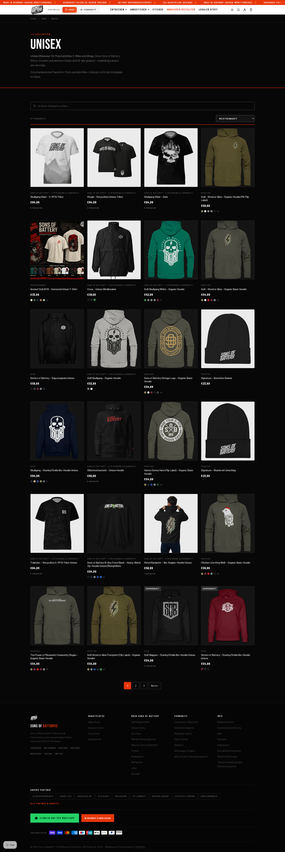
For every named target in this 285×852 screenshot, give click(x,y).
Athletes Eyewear (185, 796)
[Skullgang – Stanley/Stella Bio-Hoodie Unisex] (57, 431)
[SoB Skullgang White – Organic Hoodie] (171, 250)
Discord (75, 748)
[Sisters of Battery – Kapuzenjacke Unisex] (57, 338)
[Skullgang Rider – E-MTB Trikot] (57, 157)
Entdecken (117, 9)
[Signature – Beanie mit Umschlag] (228, 431)
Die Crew (136, 733)
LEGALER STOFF (208, 9)
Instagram (50, 748)
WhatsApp (36, 753)
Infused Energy (160, 796)
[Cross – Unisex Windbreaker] (114, 250)
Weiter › (155, 685)
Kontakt (135, 773)
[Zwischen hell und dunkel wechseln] (232, 10)
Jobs (134, 767)
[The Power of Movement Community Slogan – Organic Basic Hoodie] (57, 615)
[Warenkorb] (251, 10)
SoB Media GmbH (140, 721)
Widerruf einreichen (98, 818)
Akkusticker (138, 9)
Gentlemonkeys (209, 796)
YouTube (63, 748)
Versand (221, 739)
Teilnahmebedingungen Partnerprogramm (229, 764)
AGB (219, 733)
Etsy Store (94, 733)
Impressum (223, 744)
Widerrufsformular (227, 756)
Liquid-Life (66, 796)
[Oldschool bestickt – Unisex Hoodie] (114, 431)
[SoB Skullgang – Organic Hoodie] (114, 338)
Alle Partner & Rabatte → (46, 803)
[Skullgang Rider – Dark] (171, 157)
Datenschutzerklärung (229, 727)
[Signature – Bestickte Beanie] (228, 338)
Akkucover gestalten (181, 9)
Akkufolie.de (94, 739)
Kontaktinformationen (229, 750)
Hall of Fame (181, 739)
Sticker (158, 9)
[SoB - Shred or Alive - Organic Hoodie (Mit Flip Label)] (228, 157)
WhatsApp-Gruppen (184, 750)
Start (33, 18)
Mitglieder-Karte (183, 733)
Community (90, 9)
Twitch (58, 753)
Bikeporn (179, 744)
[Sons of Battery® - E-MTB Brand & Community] (37, 9)
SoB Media (140, 846)
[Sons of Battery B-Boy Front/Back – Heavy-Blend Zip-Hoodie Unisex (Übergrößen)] (114, 523)
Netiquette (137, 762)
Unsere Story (138, 727)
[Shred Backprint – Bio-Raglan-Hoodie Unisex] (171, 523)
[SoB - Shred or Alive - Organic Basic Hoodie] (228, 250)
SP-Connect (139, 796)
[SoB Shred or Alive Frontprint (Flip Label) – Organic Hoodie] (114, 615)
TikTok (48, 753)
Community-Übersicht (186, 721)
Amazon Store (95, 727)
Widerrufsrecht (225, 721)
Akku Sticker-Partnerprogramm (191, 756)
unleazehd (121, 796)
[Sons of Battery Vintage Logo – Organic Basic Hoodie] (171, 338)
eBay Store (94, 721)
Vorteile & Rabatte (184, 727)
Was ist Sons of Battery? (144, 744)
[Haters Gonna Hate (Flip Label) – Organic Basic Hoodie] (171, 431)
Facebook (36, 748)
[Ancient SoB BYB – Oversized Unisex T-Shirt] (57, 250)
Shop (71, 9)
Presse (135, 750)
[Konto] (244, 10)
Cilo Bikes (103, 796)
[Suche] (238, 10)
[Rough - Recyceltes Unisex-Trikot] (114, 157)
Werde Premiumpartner (143, 739)
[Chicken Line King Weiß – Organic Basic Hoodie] (228, 523)
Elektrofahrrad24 (43, 796)
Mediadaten (137, 756)
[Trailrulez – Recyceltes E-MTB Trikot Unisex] (57, 523)
